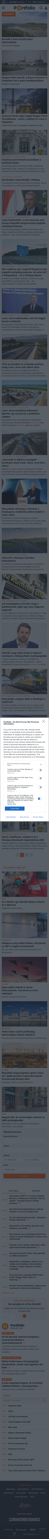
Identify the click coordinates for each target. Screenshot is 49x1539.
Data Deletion (11, 817)
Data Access (24, 817)
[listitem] (24, 764)
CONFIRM (14, 809)
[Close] (44, 722)
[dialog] (24, 769)
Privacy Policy (38, 817)
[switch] (40, 770)
